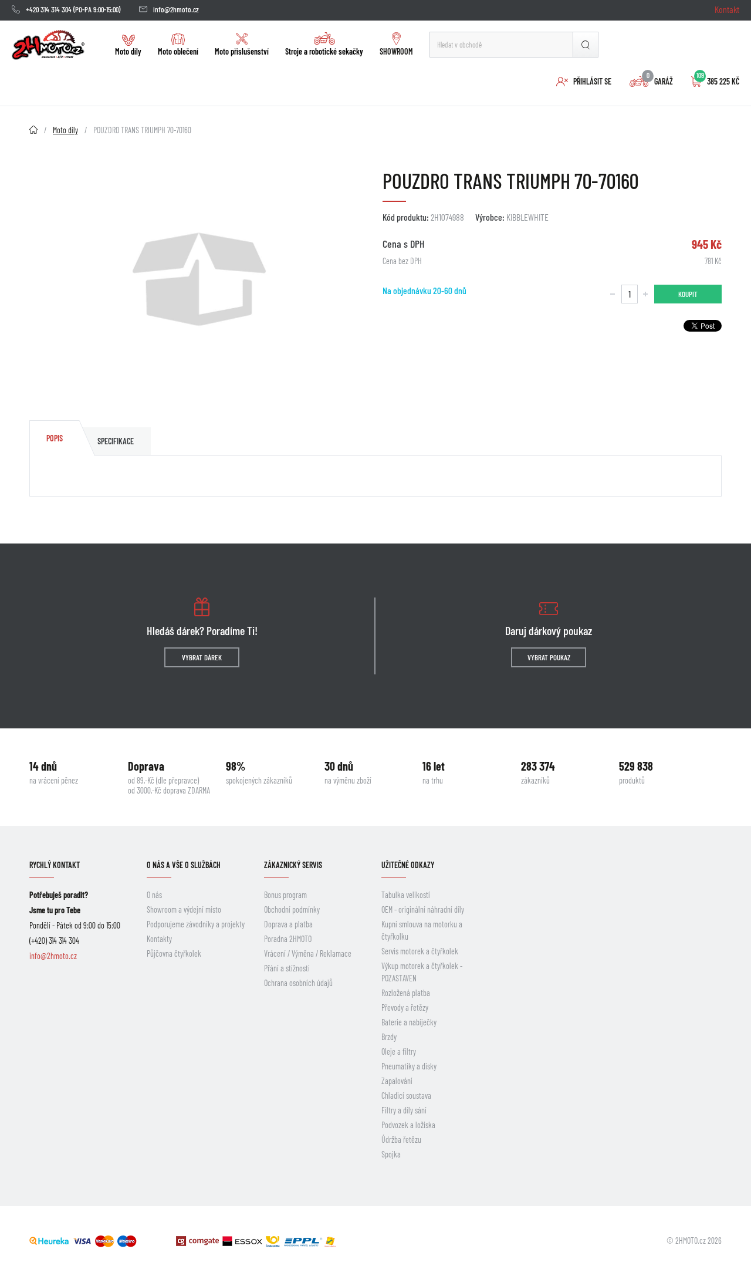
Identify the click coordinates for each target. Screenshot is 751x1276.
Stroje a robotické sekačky (324, 51)
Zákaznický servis (293, 865)
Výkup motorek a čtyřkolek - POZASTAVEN (421, 972)
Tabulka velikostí (405, 895)
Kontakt (727, 9)
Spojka (391, 1154)
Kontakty (159, 939)
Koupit (688, 294)
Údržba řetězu (401, 1140)
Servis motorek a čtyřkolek (419, 951)
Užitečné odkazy (407, 865)
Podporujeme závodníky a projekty (196, 924)
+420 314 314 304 (49, 9)
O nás (154, 895)
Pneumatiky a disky (409, 1066)
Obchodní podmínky (292, 909)
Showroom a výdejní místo (184, 909)
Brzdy (389, 1037)
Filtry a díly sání (404, 1110)
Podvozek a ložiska (408, 1125)
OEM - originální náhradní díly (422, 909)
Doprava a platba (288, 924)
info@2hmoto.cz (176, 9)
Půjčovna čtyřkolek (174, 953)
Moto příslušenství (242, 51)
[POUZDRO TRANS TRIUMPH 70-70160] (198, 279)
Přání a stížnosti (287, 968)
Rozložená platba (405, 993)
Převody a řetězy (404, 1007)
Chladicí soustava (406, 1096)
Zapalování (396, 1081)
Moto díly (128, 51)
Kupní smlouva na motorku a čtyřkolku (421, 930)
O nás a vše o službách (184, 865)
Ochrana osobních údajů (298, 983)
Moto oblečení (178, 51)
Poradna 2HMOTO (288, 939)
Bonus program (285, 895)
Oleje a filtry (398, 1051)
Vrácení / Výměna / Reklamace (307, 953)
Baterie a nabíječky (409, 1022)
